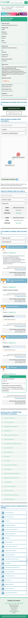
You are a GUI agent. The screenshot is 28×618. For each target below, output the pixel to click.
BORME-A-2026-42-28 (21, 269)
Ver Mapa (4, 42)
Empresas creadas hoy (14, 604)
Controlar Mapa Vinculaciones (8, 179)
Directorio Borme (14, 608)
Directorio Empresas (14, 606)
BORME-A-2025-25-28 (21, 326)
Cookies (14, 612)
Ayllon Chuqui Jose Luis (7, 91)
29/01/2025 (18, 213)
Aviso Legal (14, 609)
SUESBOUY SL (12, 252)
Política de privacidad (14, 611)
